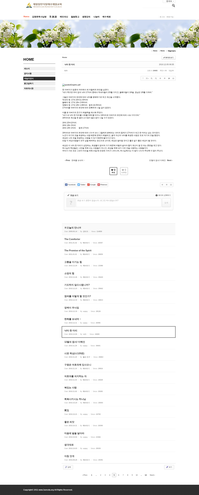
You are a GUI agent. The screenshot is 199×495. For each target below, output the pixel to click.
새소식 (27, 68)
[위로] (160, 78)
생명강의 (86, 17)
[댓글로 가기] (169, 78)
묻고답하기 (28, 83)
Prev (85, 475)
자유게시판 (28, 88)
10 (137, 475)
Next (152, 475)
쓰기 (170, 467)
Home (26, 16)
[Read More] (119, 240)
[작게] (156, 78)
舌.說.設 (53, 17)
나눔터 (96, 17)
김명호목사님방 (39, 17)
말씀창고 (75, 17)
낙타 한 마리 (70, 64)
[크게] (151, 78)
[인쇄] (173, 78)
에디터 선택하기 (164, 195)
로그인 (162, 17)
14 (146, 475)
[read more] (119, 229)
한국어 (169, 1)
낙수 (66, 70)
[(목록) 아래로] (164, 78)
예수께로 (106, 17)
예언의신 (64, 17)
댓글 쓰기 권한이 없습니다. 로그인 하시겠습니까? (97, 200)
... (96, 475)
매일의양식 (172, 51)
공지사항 (28, 73)
